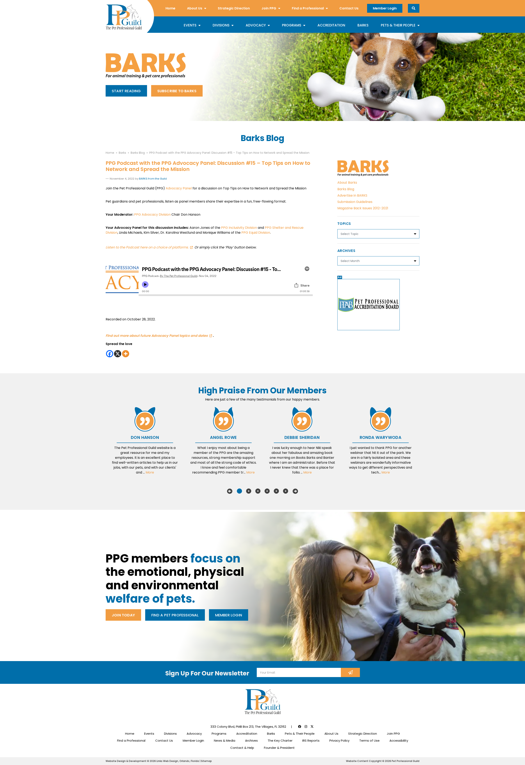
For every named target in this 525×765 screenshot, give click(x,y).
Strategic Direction (234, 8)
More (150, 472)
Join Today (123, 615)
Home (170, 8)
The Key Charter (280, 740)
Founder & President (279, 748)
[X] (117, 353)
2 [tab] (248, 491)
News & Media (224, 740)
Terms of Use (369, 740)
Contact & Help (242, 748)
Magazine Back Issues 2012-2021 (362, 208)
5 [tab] (276, 491)
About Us (194, 8)
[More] (125, 353)
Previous (229, 491)
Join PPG (268, 8)
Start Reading (126, 90)
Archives (251, 740)
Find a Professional (308, 8)
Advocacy (256, 25)
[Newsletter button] (350, 672)
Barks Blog (345, 189)
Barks (363, 25)
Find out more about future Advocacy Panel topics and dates (157, 335)
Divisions (221, 25)
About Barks (347, 182)
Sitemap (206, 761)
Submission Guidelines (354, 201)
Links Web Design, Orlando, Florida (178, 761)
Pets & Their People (398, 25)
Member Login (385, 8)
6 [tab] (285, 491)
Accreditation (331, 25)
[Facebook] (109, 353)
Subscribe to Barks (177, 90)
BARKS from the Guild (153, 179)
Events (190, 25)
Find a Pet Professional (175, 615)
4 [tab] (267, 491)
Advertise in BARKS (352, 195)
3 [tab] (257, 491)
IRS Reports (311, 740)
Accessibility (398, 740)
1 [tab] (239, 491)
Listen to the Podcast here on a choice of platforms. (147, 247)
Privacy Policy (339, 740)
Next (295, 491)
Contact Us (348, 8)
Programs (291, 25)
